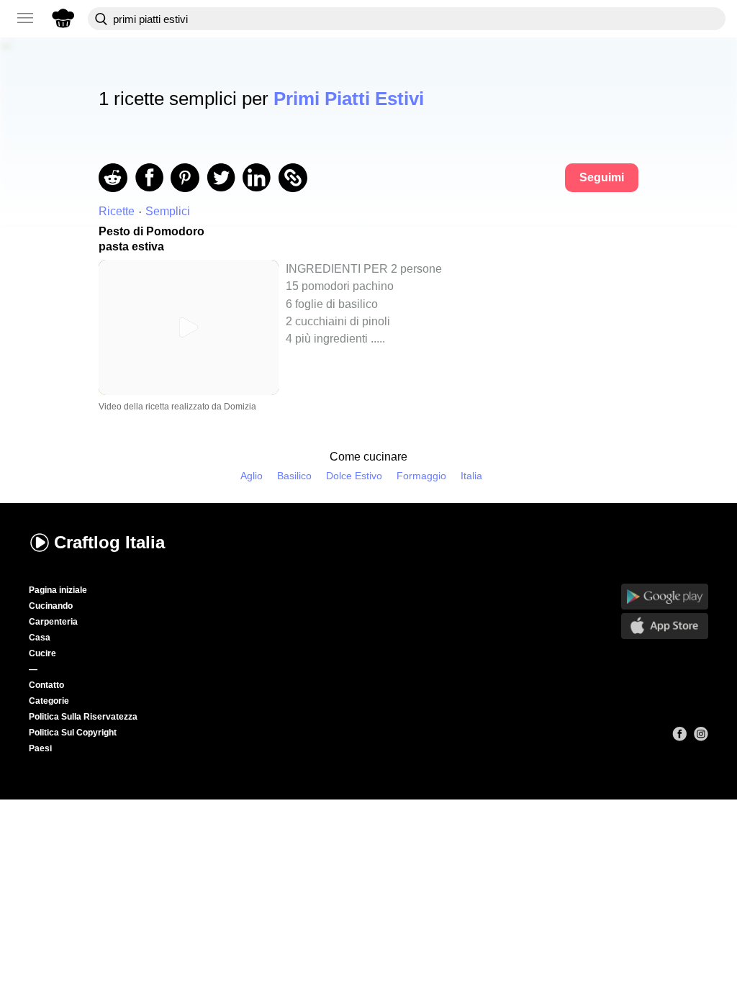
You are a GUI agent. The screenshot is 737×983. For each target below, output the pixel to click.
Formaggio (421, 476)
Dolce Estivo (354, 476)
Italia (471, 476)
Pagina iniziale (58, 590)
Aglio (251, 476)
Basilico (294, 476)
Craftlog (109, 542)
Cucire (42, 653)
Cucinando (51, 606)
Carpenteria (53, 621)
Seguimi (601, 177)
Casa (39, 637)
